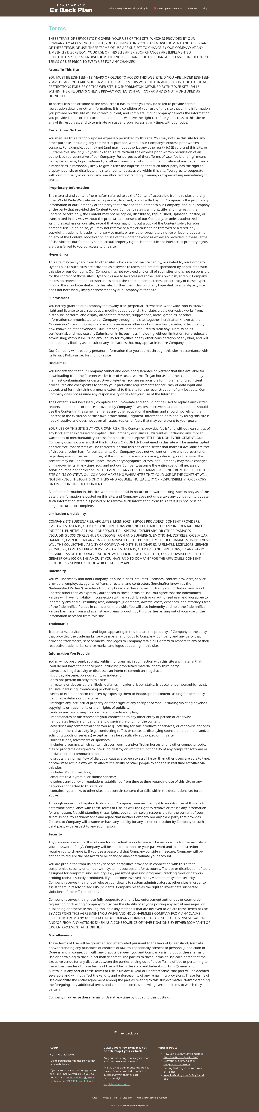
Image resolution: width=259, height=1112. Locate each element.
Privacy (105, 1097)
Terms (115, 1097)
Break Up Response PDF (169, 8)
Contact (163, 1097)
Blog (205, 8)
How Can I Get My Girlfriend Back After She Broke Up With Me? (183, 1055)
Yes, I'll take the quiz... (117, 1084)
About (95, 1097)
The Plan (192, 8)
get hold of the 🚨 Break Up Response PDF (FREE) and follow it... (72, 1079)
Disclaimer (128, 1097)
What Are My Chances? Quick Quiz (128, 8)
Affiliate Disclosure (146, 1097)
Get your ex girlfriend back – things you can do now (180, 1062)
